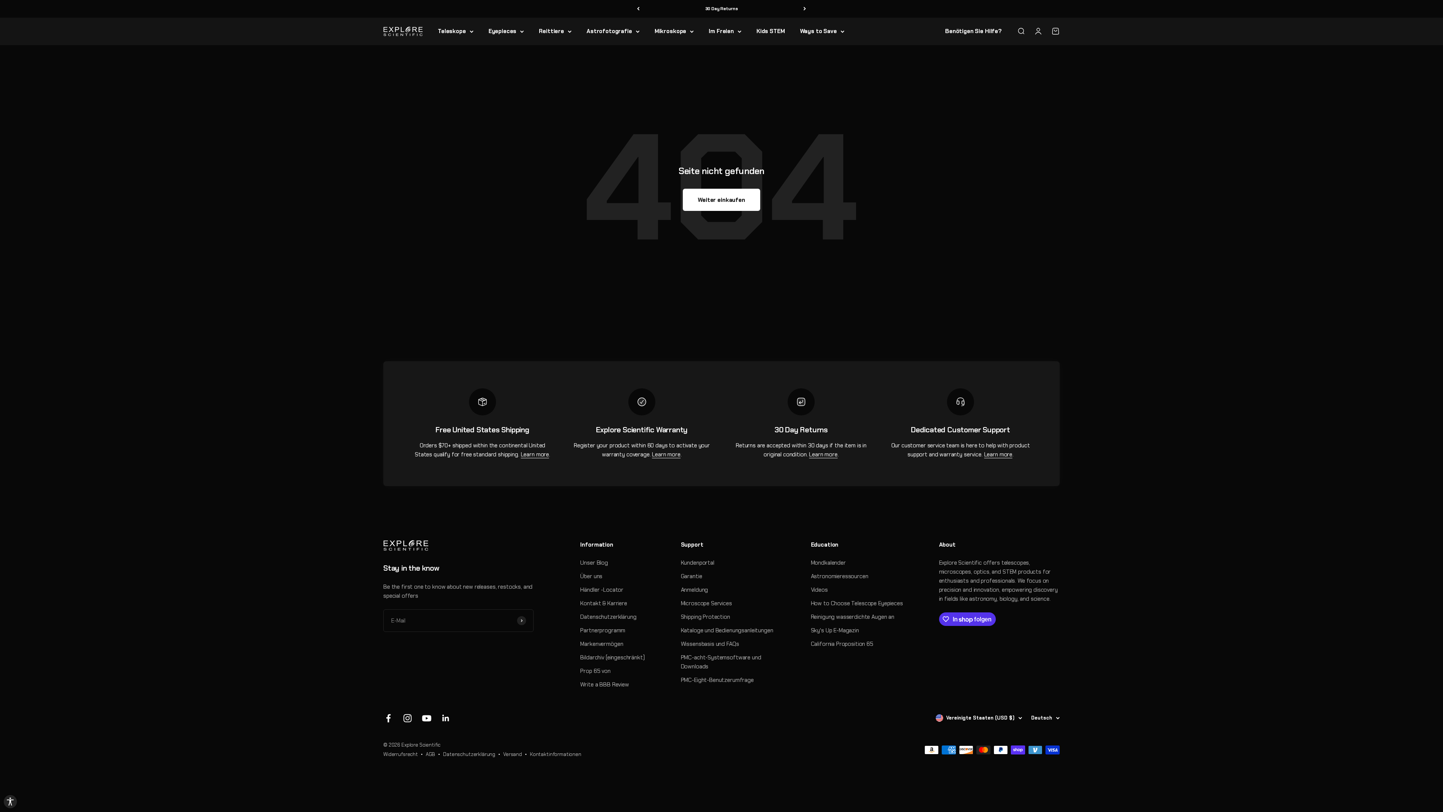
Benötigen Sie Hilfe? (973, 31)
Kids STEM (770, 31)
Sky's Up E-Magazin (835, 630)
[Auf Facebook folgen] (388, 718)
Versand (512, 754)
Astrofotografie (609, 31)
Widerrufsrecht (400, 754)
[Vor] (804, 8)
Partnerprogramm (602, 630)
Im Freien (721, 31)
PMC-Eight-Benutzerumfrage (717, 680)
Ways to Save (818, 31)
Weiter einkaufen (721, 200)
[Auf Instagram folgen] (407, 718)
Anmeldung (694, 590)
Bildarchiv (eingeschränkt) (612, 657)
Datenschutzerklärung (608, 617)
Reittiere (551, 31)
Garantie (691, 576)
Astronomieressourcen (839, 576)
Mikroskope (671, 31)
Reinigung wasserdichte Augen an (852, 617)
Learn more (535, 454)
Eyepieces (503, 31)
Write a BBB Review (604, 684)
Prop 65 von (595, 671)
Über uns (591, 576)
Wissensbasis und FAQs (710, 644)
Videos (819, 590)
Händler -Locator (601, 590)
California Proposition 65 (842, 644)
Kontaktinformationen (555, 754)
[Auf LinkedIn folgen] (446, 718)
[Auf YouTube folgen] (427, 718)
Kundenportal (697, 563)
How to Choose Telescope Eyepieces (857, 603)
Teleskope (452, 31)
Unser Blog (594, 563)
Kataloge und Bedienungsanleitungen (727, 630)
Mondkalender (828, 563)
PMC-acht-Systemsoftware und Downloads (721, 662)
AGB (431, 754)
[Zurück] (638, 8)
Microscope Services (706, 603)
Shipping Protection (705, 617)
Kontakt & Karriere (603, 603)
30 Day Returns (721, 8)
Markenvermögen (601, 644)
